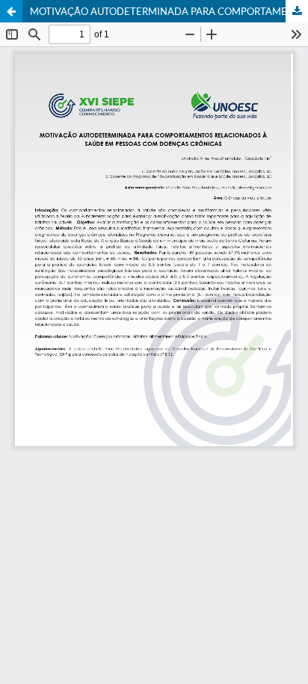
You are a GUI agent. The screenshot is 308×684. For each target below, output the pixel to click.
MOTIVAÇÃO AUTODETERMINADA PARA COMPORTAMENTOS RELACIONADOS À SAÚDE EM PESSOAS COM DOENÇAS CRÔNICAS (169, 11)
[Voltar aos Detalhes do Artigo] (11, 11)
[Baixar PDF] (297, 11)
